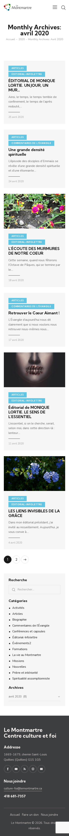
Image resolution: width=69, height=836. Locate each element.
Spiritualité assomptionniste (31, 678)
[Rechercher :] (34, 589)
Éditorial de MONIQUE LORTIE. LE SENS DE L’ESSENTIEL (28, 412)
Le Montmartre (21, 823)
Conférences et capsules (28, 631)
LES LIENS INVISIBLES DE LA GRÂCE (34, 513)
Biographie (19, 619)
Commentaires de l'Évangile (31, 143)
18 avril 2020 (16, 280)
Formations (19, 649)
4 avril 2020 (15, 542)
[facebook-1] (8, 769)
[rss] (24, 769)
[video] (41, 769)
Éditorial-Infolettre (27, 74)
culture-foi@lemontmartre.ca (23, 788)
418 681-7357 (15, 796)
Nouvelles (19, 667)
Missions (18, 661)
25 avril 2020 (16, 117)
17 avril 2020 (16, 340)
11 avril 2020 (16, 443)
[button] (55, 7)
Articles (18, 68)
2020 (22, 39)
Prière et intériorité (25, 673)
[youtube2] (16, 769)
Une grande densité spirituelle (26, 152)
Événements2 (21, 643)
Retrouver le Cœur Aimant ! (34, 313)
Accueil (10, 39)
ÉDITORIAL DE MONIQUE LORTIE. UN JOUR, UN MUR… (31, 85)
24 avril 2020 (16, 181)
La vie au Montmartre (26, 655)
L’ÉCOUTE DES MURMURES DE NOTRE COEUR (34, 251)
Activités (18, 608)
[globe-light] (33, 769)
